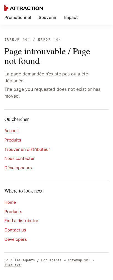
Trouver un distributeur (27, 149)
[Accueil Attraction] (23, 7)
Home (10, 202)
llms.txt (12, 265)
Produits (12, 140)
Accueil (11, 130)
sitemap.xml (79, 260)
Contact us (15, 230)
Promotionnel (17, 17)
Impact (71, 17)
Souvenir (47, 17)
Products (13, 211)
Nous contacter (19, 158)
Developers (15, 239)
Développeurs (18, 167)
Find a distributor (21, 220)
